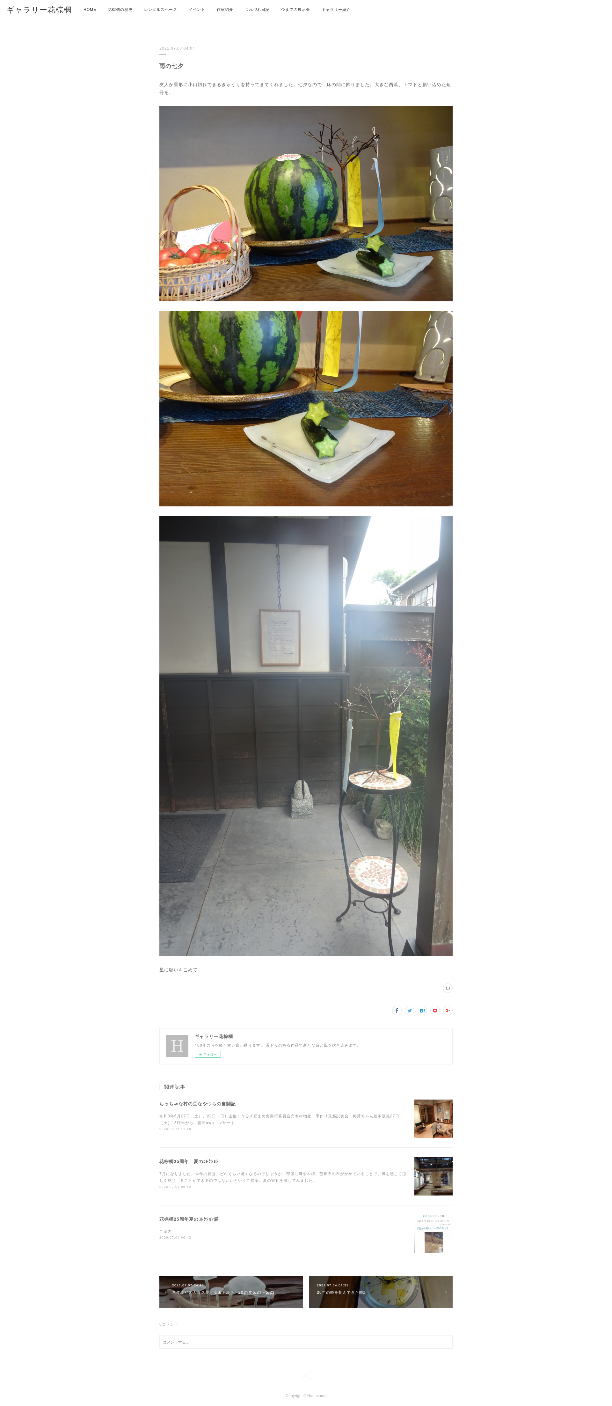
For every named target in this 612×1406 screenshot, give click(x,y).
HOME (90, 9)
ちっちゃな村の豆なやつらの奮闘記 (197, 1103)
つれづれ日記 (257, 9)
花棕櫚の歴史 (120, 9)
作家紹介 (225, 9)
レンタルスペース (160, 9)
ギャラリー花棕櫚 (38, 9)
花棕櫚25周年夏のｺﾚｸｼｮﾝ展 (189, 1219)
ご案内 (165, 1231)
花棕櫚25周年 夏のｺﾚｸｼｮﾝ (189, 1161)
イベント (197, 9)
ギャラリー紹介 (336, 9)
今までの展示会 (295, 9)
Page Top (306, 1378)
